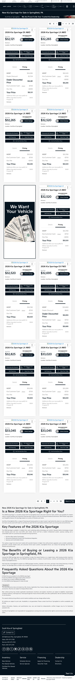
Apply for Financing (44, 661)
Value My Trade (42, 664)
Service (23, 658)
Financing (42, 658)
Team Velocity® (57, 678)
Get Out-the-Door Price (21, 59)
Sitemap (24, 678)
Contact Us (9, 633)
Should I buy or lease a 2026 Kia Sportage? (14, 579)
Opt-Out (39, 678)
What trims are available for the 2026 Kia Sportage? (16, 576)
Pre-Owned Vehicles (8, 664)
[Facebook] (4, 649)
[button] (32, 30)
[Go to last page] (73, 24)
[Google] (31, 649)
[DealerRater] (27, 649)
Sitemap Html (29, 678)
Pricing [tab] (24, 67)
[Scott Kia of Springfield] (7, 6)
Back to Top (70, 501)
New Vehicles (6, 661)
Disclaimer (5, 585)
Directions (58, 664)
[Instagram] (8, 649)
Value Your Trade (29, 56)
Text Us (69, 673)
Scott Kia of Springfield (5, 678)
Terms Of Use (19, 678)
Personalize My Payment (12, 52)
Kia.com (43, 678)
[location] (35, 1)
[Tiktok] (19, 649)
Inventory (6, 658)
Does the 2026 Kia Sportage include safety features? (17, 577)
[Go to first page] (50, 24)
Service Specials (25, 664)
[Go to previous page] (53, 24)
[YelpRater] (23, 649)
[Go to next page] (69, 24)
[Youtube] (15, 649)
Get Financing (12, 56)
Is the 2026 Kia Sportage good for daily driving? (15, 581)
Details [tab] (14, 67)
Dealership (59, 658)
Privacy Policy (13, 678)
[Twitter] (11, 649)
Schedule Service (25, 661)
